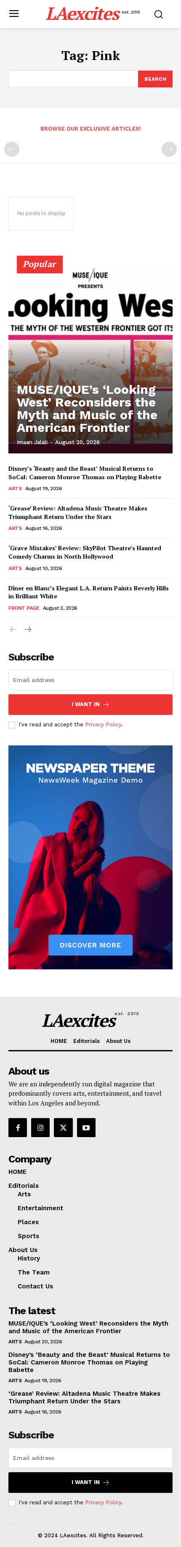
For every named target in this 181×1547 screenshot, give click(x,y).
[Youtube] (86, 1127)
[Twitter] (63, 1127)
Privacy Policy (103, 724)
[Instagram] (40, 1127)
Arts (14, 488)
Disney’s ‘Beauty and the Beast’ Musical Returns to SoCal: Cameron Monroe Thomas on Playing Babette (84, 472)
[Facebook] (17, 1127)
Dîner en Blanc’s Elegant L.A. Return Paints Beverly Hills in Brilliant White (88, 592)
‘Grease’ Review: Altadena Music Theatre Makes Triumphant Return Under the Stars (77, 512)
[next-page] (27, 630)
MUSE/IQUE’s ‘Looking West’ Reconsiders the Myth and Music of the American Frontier (87, 408)
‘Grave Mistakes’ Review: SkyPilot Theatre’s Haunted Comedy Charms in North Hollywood (84, 552)
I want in (86, 704)
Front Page (23, 608)
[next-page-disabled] (169, 149)
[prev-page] (11, 149)
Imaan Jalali (32, 442)
